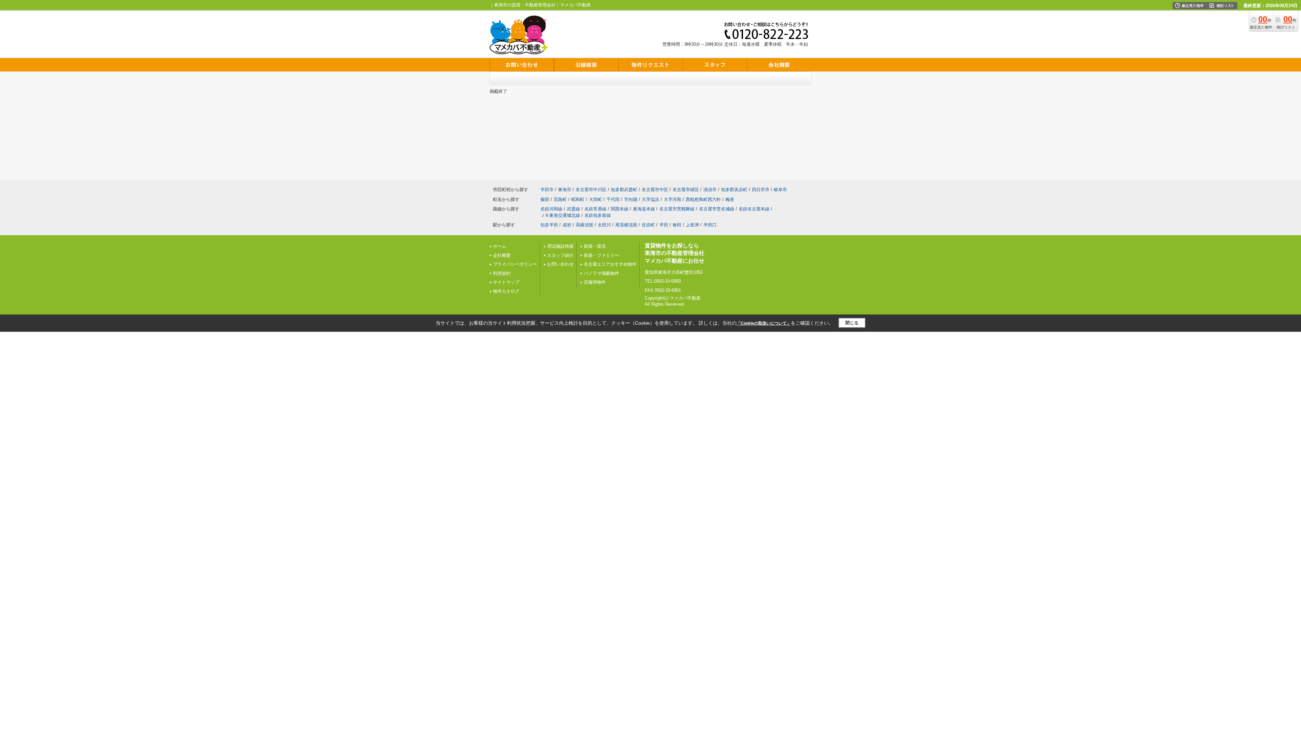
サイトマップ (506, 282)
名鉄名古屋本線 (754, 208)
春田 (677, 224)
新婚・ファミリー (601, 255)
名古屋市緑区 (686, 189)
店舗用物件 (595, 282)
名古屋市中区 (655, 189)
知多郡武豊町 (624, 189)
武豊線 (573, 208)
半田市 (547, 189)
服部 (544, 199)
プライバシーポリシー (515, 264)
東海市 (564, 189)
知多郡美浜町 (734, 189)
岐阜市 (780, 189)
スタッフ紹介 (560, 255)
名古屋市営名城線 (716, 208)
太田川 (604, 224)
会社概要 (502, 255)
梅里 (729, 199)
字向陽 (630, 199)
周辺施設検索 (560, 246)
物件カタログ (506, 291)
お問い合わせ (560, 264)
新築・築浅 (595, 246)
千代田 (613, 199)
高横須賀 (584, 224)
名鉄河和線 (551, 208)
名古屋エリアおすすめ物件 (610, 264)
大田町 (595, 199)
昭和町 (577, 199)
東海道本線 (644, 208)
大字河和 (672, 199)
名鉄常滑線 (595, 208)
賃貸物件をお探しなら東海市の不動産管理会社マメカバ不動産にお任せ (674, 253)
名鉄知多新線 (597, 215)
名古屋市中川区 (591, 189)
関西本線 (619, 208)
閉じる (852, 322)
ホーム (499, 246)
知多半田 (549, 224)
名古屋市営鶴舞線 (677, 208)
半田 (663, 224)
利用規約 (502, 273)
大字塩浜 (650, 199)
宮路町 (560, 199)
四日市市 (760, 189)
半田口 (710, 224)
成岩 (566, 224)
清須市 (710, 189)
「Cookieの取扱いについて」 (764, 323)
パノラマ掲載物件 (601, 273)
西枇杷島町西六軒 (703, 199)
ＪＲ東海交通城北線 (560, 215)
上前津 (692, 224)
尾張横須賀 (626, 224)
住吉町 (648, 224)
